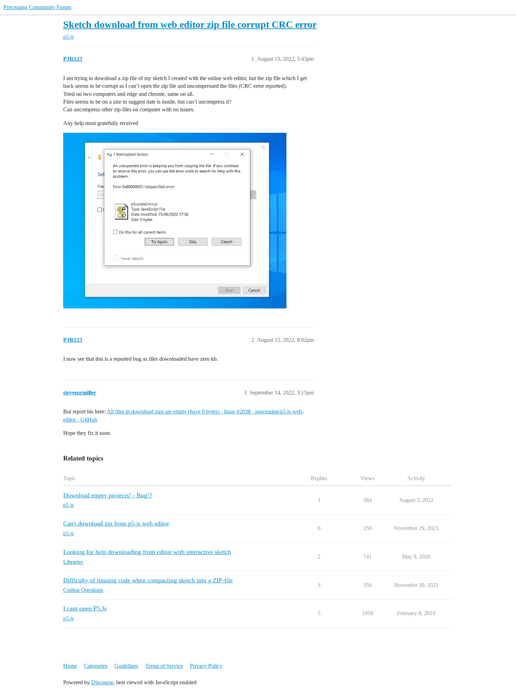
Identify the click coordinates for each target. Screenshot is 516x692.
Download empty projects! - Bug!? (107, 495)
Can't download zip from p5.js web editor (116, 523)
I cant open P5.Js (85, 608)
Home (70, 666)
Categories (95, 666)
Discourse (102, 682)
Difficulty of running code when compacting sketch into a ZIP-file (148, 580)
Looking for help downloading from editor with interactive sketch (147, 551)
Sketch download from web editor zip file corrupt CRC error (190, 24)
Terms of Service (164, 666)
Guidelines (126, 666)
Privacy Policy (206, 666)
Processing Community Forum (37, 7)
